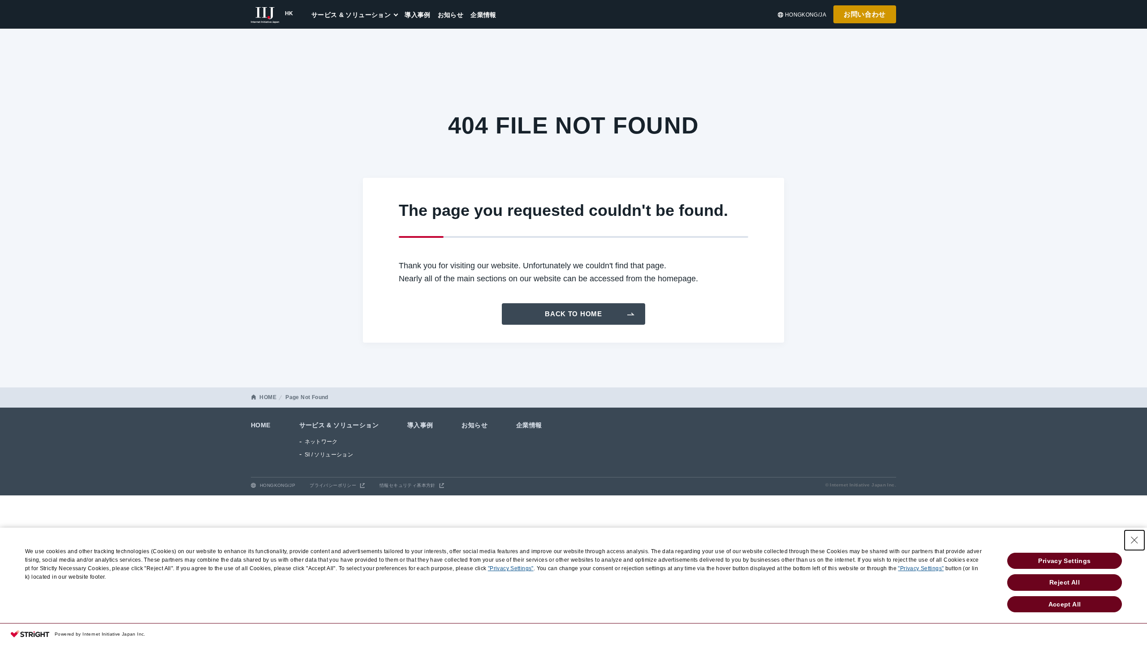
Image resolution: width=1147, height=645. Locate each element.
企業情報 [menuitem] (483, 14)
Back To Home (573, 314)
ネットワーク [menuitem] (321, 442)
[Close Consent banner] (1134, 540)
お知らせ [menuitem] (451, 14)
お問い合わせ (865, 14)
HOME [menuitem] (261, 425)
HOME (267, 397)
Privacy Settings (1064, 560)
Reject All (1064, 582)
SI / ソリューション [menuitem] (329, 455)
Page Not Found (306, 397)
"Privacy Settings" (511, 568)
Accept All (1064, 604)
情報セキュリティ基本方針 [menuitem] (407, 485)
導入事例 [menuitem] (418, 14)
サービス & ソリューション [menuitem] (351, 14)
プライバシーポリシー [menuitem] (333, 485)
